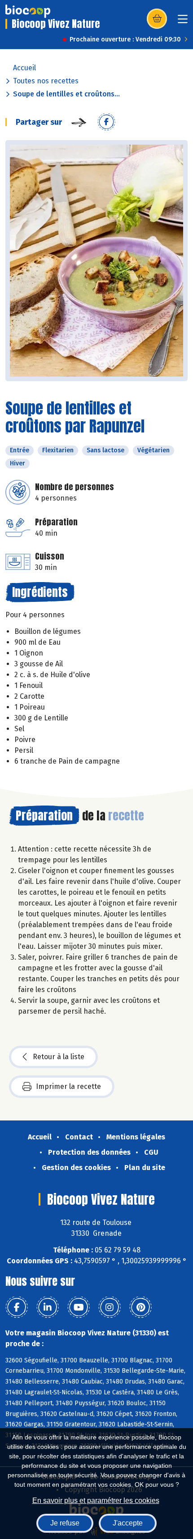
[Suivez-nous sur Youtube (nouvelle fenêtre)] (78, 1307)
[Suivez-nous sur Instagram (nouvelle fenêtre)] (109, 1307)
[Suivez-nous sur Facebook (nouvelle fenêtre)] (16, 1307)
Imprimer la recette (68, 1086)
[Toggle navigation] (183, 21)
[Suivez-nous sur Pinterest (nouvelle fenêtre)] (140, 1307)
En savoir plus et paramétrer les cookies (95, 1500)
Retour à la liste (58, 1056)
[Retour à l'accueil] (27, 11)
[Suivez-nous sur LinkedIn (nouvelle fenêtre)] (47, 1307)
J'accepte (128, 1523)
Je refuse (64, 1523)
